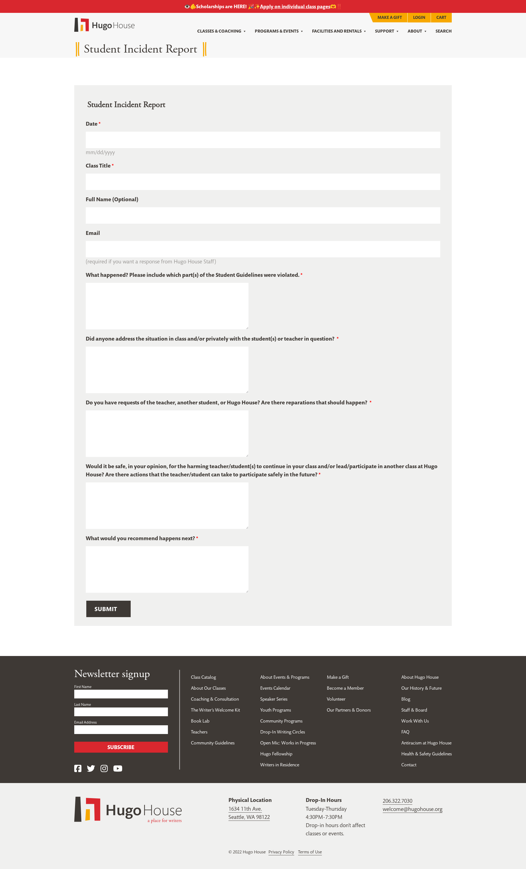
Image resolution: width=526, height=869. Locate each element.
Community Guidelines (213, 743)
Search (444, 31)
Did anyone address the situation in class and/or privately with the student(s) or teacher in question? (211, 338)
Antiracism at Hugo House (426, 743)
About (415, 31)
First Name (83, 686)
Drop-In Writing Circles (282, 732)
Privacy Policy (281, 851)
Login (419, 17)
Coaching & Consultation (215, 699)
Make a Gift (390, 17)
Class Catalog (203, 677)
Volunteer (336, 699)
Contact (408, 765)
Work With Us (415, 721)
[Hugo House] (128, 809)
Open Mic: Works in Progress (288, 743)
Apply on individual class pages (295, 6)
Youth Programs (275, 710)
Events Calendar (275, 688)
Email (93, 233)
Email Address (85, 722)
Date (92, 123)
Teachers (199, 732)
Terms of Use (310, 851)
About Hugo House (420, 677)
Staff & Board (414, 710)
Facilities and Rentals (337, 31)
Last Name (82, 704)
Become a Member (345, 688)
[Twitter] (91, 768)
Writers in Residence (279, 765)
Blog (405, 699)
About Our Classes (208, 688)
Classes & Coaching (219, 31)
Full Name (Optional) (112, 199)
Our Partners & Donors (349, 710)
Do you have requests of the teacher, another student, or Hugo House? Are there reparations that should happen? (227, 402)
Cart (441, 17)
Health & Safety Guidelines (426, 754)
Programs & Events (277, 31)
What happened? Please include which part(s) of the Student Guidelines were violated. (192, 274)
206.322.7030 (397, 800)
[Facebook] (77, 768)
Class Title (98, 165)
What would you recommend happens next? (140, 538)
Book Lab (200, 721)
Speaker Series (273, 699)
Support (384, 31)
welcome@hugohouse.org (412, 809)
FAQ (405, 732)
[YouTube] (117, 768)
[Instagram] (104, 768)
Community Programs (281, 721)
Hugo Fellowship (276, 754)
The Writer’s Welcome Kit (215, 710)
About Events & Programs (284, 677)
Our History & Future (421, 688)
